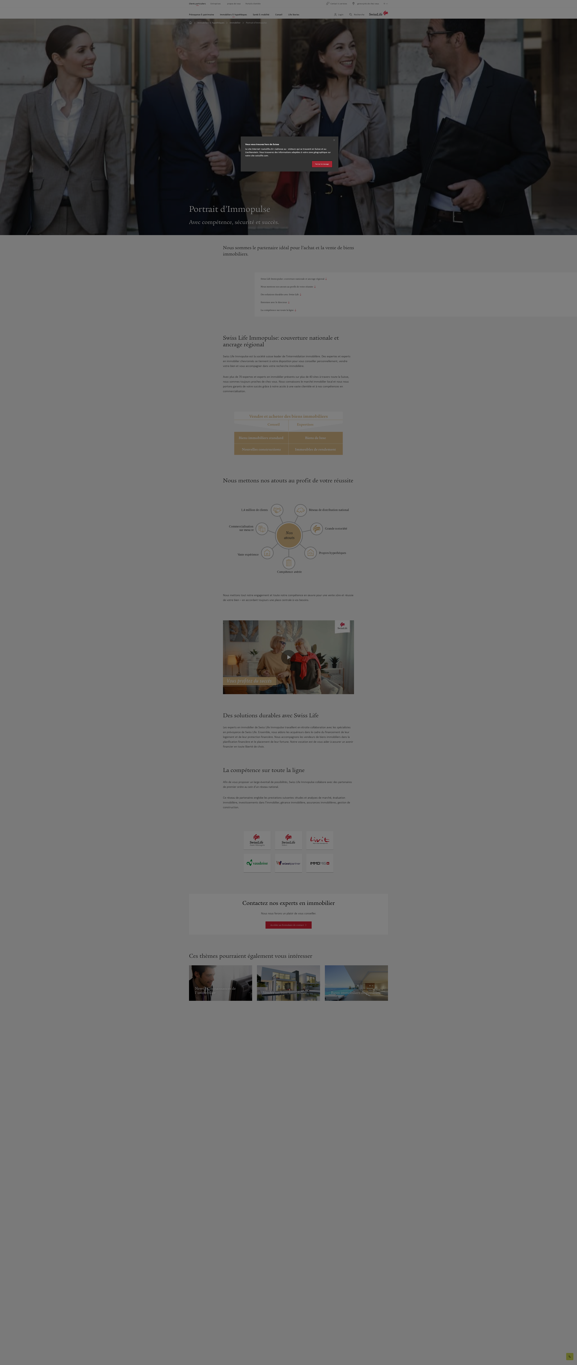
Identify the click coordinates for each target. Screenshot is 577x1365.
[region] (289, 154)
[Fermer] (334, 140)
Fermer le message (322, 164)
